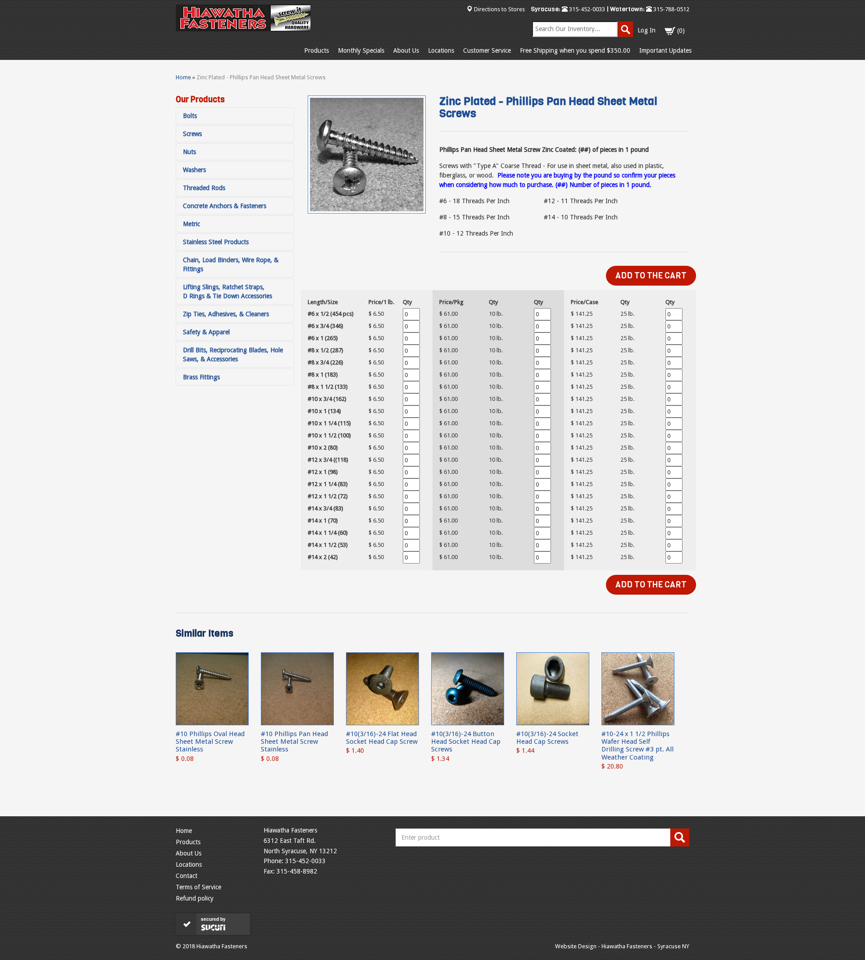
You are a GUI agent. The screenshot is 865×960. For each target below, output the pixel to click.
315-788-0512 (670, 9)
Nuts (189, 151)
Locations (441, 50)
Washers (194, 169)
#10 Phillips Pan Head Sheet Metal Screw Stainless (294, 742)
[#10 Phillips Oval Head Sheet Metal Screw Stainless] (212, 688)
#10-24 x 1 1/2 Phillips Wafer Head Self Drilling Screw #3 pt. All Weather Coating (637, 745)
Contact (186, 875)
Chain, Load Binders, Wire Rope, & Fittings (230, 264)
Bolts (190, 115)
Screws (192, 133)
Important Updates (665, 50)
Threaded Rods (204, 187)
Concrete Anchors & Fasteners (224, 205)
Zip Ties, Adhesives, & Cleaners (226, 314)
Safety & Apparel (206, 332)
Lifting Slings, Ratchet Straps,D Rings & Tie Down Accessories (227, 291)
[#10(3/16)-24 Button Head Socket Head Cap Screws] (467, 688)
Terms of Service (198, 887)
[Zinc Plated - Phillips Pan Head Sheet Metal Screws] (367, 155)
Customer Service (487, 50)
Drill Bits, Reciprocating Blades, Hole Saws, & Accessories (233, 354)
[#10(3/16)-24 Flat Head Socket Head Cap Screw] (382, 688)
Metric (191, 223)
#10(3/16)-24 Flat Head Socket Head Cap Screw (382, 738)
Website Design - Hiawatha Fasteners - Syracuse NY (622, 946)
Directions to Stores (499, 9)
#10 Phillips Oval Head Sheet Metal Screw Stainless (210, 742)
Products (316, 50)
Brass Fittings (201, 377)
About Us (406, 50)
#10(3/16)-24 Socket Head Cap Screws (547, 738)
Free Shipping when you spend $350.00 (575, 50)
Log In (646, 30)
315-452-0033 (586, 9)
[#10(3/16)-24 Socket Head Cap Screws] (552, 688)
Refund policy (195, 898)
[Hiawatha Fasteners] (243, 18)
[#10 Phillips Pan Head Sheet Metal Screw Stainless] (297, 688)
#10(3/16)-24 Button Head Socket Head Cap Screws (466, 742)
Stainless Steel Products (216, 242)
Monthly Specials (361, 50)
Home (183, 77)
